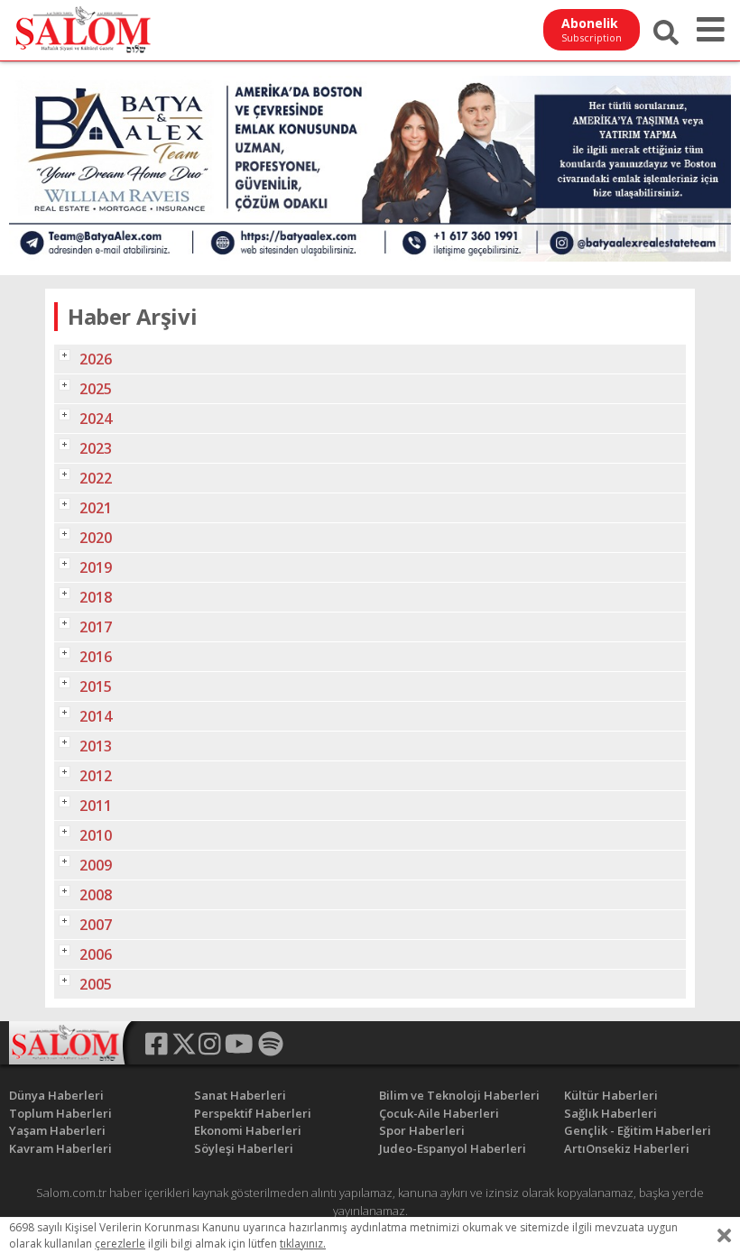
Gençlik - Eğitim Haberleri (637, 1130)
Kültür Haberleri (611, 1095)
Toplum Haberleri (60, 1113)
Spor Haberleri (422, 1130)
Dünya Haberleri (56, 1095)
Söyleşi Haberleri (243, 1148)
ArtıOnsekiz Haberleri (626, 1148)
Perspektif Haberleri (252, 1113)
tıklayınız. (303, 1243)
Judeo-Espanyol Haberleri (452, 1148)
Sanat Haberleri (240, 1095)
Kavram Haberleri (60, 1148)
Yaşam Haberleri (57, 1130)
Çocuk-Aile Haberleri (439, 1113)
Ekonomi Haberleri (247, 1130)
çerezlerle (120, 1243)
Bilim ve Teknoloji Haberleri (459, 1095)
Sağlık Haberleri (610, 1113)
